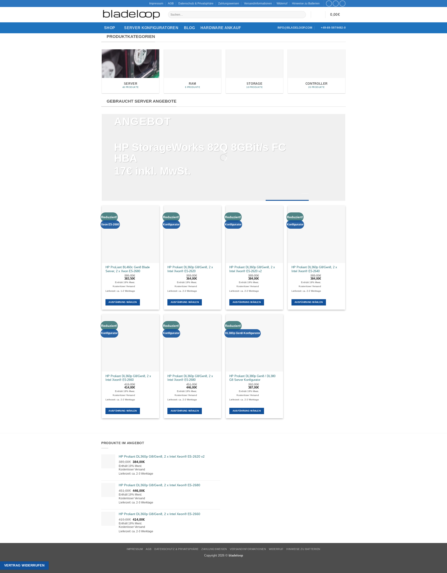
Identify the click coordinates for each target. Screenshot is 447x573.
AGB (171, 3)
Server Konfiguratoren (151, 28)
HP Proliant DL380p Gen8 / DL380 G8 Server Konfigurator (252, 378)
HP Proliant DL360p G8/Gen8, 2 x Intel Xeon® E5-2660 (128, 378)
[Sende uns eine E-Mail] (342, 3)
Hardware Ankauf (220, 28)
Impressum (156, 3)
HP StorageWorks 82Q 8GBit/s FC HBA (200, 152)
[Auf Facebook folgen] (329, 3)
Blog (189, 28)
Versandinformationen (258, 3)
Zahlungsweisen (228, 3)
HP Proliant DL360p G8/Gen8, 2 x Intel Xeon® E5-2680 (190, 378)
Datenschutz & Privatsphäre (195, 3)
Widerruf (282, 3)
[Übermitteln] (302, 14)
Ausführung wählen (122, 302)
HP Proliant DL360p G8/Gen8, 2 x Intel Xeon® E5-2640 (314, 269)
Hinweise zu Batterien (306, 3)
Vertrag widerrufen (24, 565)
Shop (109, 28)
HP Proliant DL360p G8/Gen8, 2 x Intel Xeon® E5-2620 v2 (252, 269)
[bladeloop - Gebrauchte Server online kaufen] (131, 14)
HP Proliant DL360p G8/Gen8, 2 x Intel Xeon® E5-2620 (190, 269)
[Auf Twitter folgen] (336, 3)
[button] (318, 15)
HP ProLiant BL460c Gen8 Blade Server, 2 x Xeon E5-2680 (127, 269)
